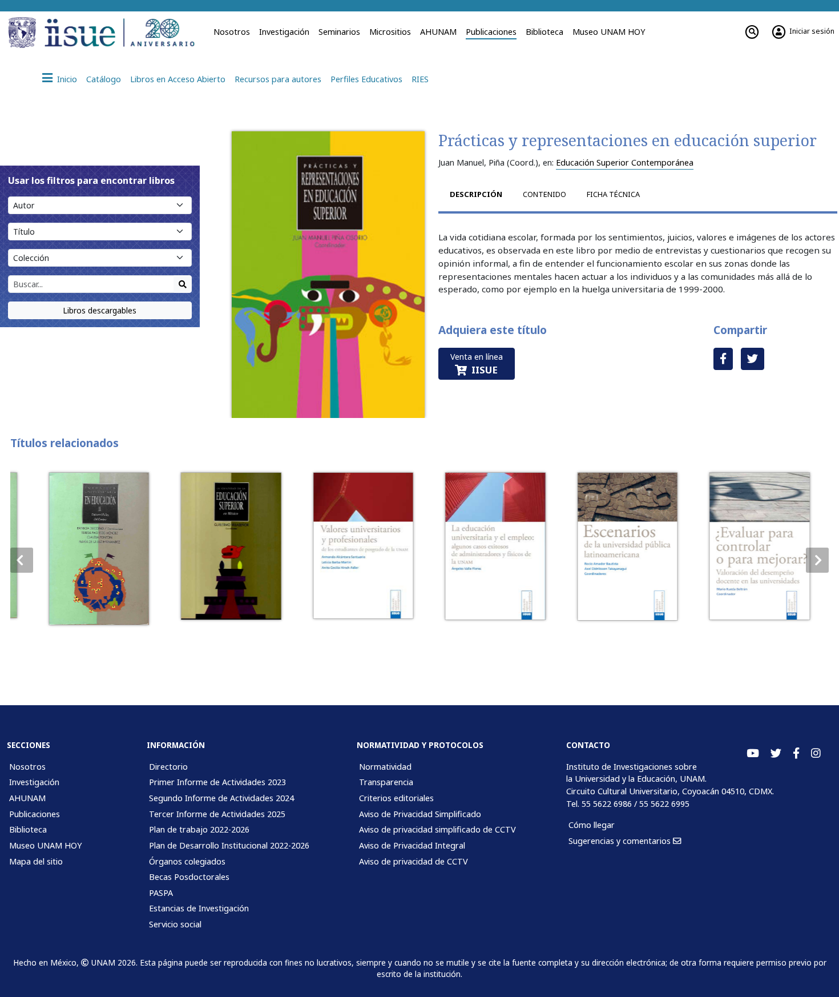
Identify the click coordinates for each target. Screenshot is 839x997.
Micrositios (390, 31)
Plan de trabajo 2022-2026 (199, 829)
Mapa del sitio (36, 861)
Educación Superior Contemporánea (624, 162)
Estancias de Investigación (199, 908)
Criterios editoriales (396, 798)
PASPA (161, 892)
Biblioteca (544, 31)
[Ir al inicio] (123, 32)
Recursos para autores (278, 79)
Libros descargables (99, 310)
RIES (420, 79)
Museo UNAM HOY (608, 31)
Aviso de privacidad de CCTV (413, 861)
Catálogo (103, 79)
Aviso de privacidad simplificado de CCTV (437, 829)
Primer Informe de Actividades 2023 (217, 782)
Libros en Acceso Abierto (177, 79)
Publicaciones (491, 31)
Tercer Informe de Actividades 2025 (217, 814)
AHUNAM (438, 31)
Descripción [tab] (476, 194)
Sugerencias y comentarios (620, 840)
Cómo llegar (591, 824)
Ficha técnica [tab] (613, 194)
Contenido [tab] (544, 194)
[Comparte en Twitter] (752, 359)
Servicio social (175, 924)
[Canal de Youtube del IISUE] (753, 753)
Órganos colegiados (187, 861)
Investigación (284, 31)
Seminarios (339, 31)
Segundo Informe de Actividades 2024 (221, 798)
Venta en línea (476, 363)
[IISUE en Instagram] (815, 753)
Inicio (67, 79)
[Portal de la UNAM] (24, 32)
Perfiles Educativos (366, 79)
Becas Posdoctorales (189, 876)
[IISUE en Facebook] (796, 753)
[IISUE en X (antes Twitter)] (776, 753)
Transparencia (386, 782)
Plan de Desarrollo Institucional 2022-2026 (229, 845)
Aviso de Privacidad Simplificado (420, 814)
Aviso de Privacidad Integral (412, 845)
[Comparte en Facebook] (723, 359)
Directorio (168, 766)
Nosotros (231, 31)
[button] (817, 560)
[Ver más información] (89, 549)
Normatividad (385, 766)
